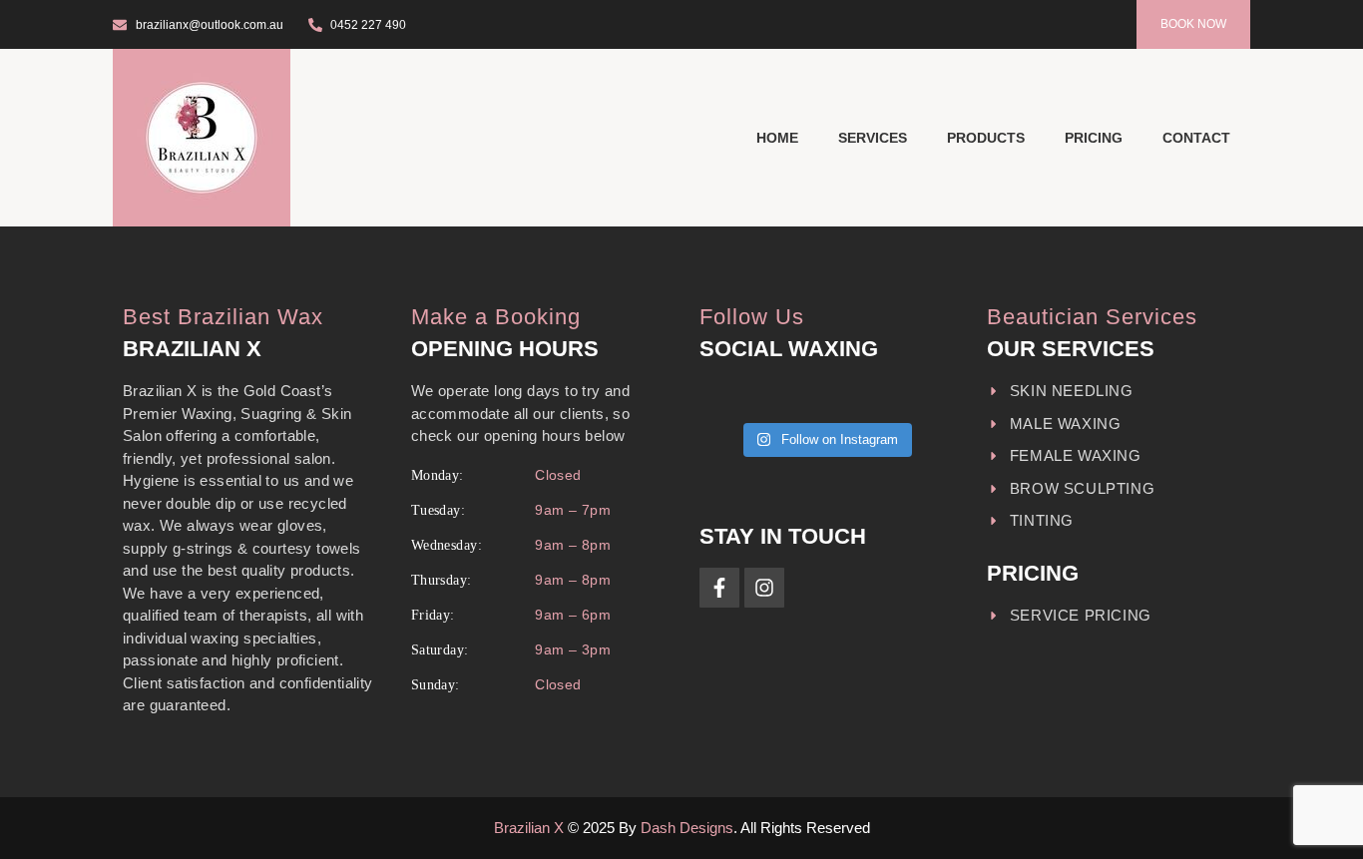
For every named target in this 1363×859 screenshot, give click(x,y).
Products (986, 138)
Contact (1196, 138)
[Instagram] (764, 588)
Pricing (1094, 138)
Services (872, 138)
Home (777, 138)
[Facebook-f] (719, 588)
